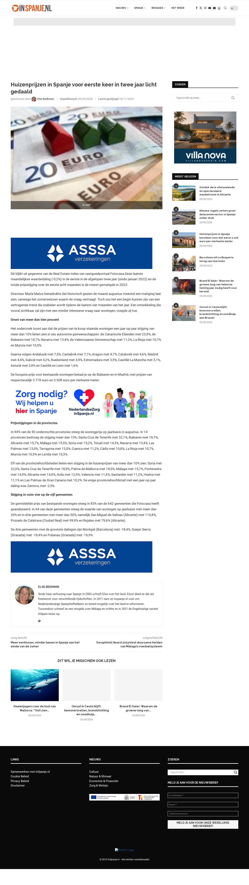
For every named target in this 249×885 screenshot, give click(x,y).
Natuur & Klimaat (100, 776)
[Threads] (219, 8)
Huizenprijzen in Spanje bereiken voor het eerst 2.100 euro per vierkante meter (218, 238)
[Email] (214, 8)
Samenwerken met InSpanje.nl (30, 771)
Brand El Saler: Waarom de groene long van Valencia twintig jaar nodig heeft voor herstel (218, 286)
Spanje (138, 8)
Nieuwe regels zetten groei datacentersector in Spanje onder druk (217, 214)
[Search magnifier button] (235, 772)
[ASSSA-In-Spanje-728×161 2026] (81, 240)
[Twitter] (200, 8)
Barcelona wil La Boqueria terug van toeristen (216, 259)
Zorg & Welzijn (98, 785)
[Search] (225, 8)
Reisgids (157, 8)
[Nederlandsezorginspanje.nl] (81, 389)
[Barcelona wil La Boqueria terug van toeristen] (184, 263)
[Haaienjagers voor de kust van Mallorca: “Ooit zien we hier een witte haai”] (35, 685)
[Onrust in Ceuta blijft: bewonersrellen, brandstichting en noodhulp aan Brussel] (87, 685)
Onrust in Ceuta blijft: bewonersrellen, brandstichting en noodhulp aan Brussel (217, 312)
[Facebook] (196, 8)
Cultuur (94, 771)
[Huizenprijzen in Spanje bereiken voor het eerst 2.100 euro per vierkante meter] (184, 240)
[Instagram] (205, 8)
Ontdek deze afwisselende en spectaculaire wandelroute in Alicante (217, 191)
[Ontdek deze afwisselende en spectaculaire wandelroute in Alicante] (184, 193)
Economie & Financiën (103, 781)
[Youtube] (209, 8)
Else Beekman (48, 586)
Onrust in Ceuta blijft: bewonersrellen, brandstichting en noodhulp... (86, 710)
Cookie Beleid (20, 776)
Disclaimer (18, 785)
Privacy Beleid (20, 781)
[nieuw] (205, 113)
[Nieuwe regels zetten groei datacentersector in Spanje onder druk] (184, 217)
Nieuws (121, 8)
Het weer (177, 8)
